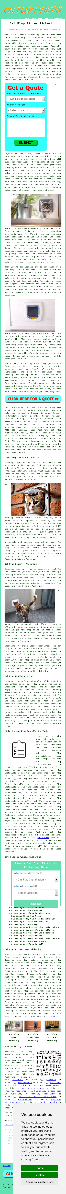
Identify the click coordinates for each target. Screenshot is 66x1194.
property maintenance (17, 1091)
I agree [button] (39, 1168)
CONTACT (48, 18)
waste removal (53, 1085)
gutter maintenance (33, 1088)
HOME (27, 18)
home (31, 1057)
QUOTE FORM (43, 838)
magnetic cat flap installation (48, 753)
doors (34, 551)
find (12, 954)
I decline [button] (40, 1175)
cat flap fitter (37, 386)
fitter (28, 231)
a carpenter (54, 1091)
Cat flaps (10, 407)
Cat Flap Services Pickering (23, 857)
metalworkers (25, 1083)
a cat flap (52, 465)
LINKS (33, 18)
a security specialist (41, 1094)
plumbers (51, 1080)
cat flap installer (48, 748)
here (55, 1016)
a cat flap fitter (17, 1074)
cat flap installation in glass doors (39, 779)
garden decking (48, 1102)
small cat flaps (30, 810)
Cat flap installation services (43, 983)
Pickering (45, 407)
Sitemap (7, 1166)
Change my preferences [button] (39, 1182)
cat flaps (27, 165)
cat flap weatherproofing (42, 684)
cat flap (55, 832)
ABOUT (40, 18)
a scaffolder (25, 1100)
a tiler (18, 1080)
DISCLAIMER (58, 18)
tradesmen (10, 1108)
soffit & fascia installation (37, 1097)
